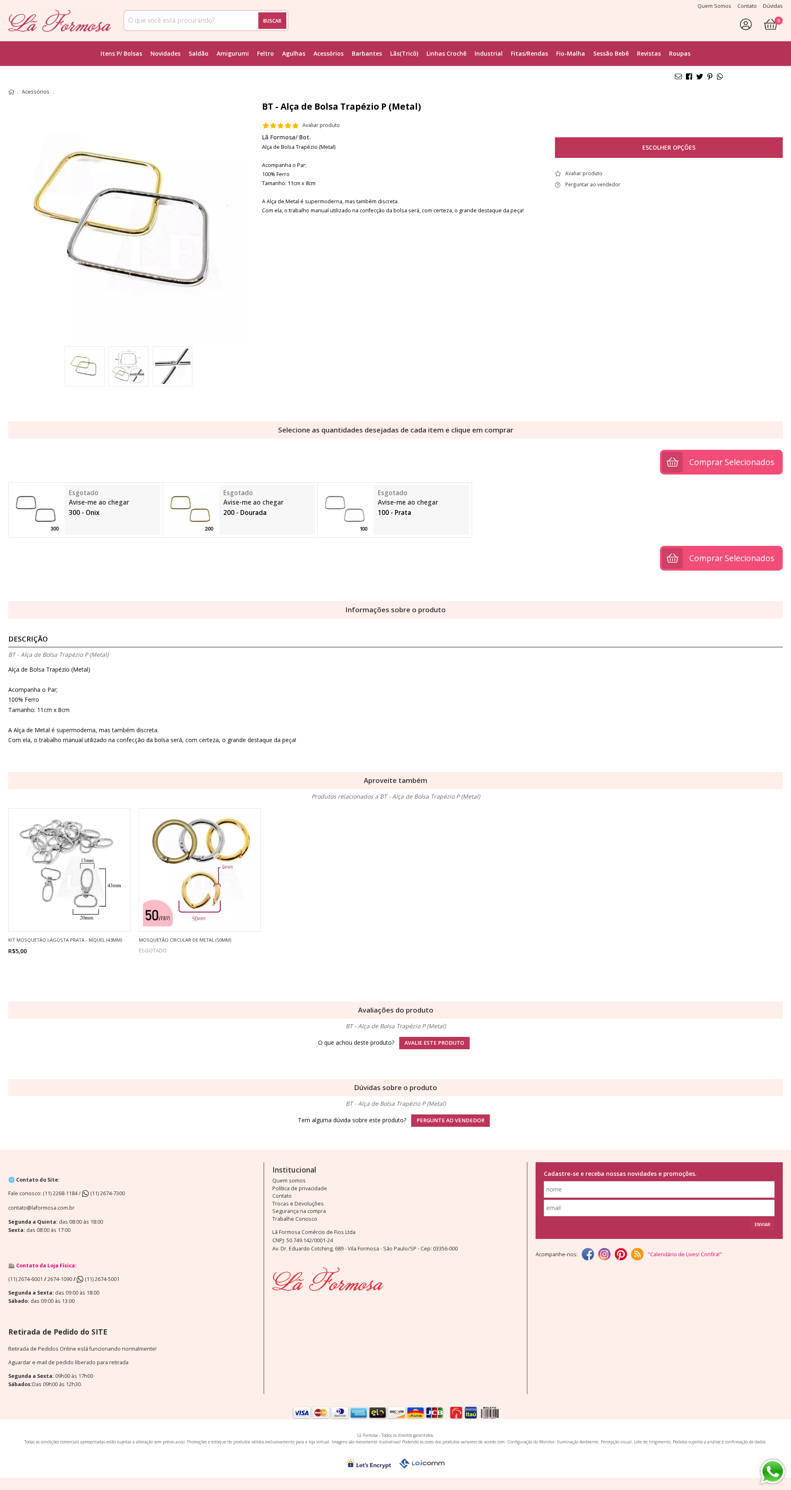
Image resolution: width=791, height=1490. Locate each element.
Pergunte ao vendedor (450, 1120)
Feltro (265, 53)
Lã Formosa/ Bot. (286, 137)
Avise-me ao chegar (99, 502)
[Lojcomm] (422, 1463)
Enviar (762, 1224)
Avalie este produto (434, 1042)
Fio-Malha (570, 53)
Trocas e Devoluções (298, 1203)
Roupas (679, 53)
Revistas (649, 53)
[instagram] (604, 1254)
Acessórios (329, 53)
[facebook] (588, 1254)
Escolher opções (668, 147)
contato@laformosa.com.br (41, 1207)
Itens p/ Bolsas (121, 53)
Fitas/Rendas (529, 53)
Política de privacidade (299, 1188)
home (11, 92)
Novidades (165, 53)
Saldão (198, 53)
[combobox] (206, 20)
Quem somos (289, 1180)
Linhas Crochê (446, 53)
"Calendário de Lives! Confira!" (685, 1254)
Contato (282, 1195)
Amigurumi (233, 53)
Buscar (272, 20)
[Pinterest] (621, 1254)
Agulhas (293, 53)
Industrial (489, 53)
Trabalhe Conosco (294, 1218)
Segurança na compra (299, 1211)
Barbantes (367, 53)
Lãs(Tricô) (404, 53)
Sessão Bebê (611, 53)
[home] (59, 20)
